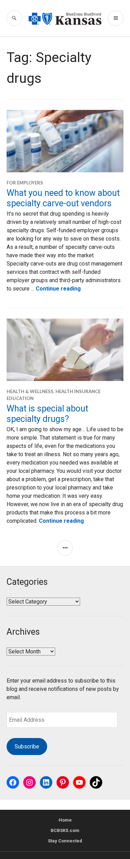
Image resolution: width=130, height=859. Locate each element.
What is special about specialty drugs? (47, 414)
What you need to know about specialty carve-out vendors (63, 198)
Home (65, 820)
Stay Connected (65, 840)
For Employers (25, 182)
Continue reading (58, 288)
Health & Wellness (30, 391)
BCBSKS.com (65, 830)
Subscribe (27, 746)
